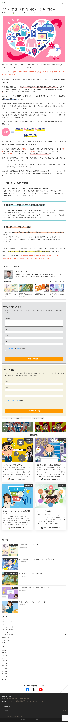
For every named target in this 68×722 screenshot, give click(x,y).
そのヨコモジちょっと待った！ (10, 295)
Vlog (3, 619)
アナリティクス (6, 621)
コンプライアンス (6, 629)
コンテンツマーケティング (27, 291)
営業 (3, 642)
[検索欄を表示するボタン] (65, 2)
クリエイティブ (6, 624)
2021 (3, 663)
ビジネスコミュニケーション (57, 291)
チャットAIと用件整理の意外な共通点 (57, 295)
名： (6, 335)
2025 (3, 653)
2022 (3, 660)
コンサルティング (6, 627)
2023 (3, 658)
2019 (3, 668)
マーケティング (30, 13)
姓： (6, 329)
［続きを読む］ (53, 276)
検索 (64, 710)
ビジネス (4, 632)
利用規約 (18, 348)
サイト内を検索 (6, 706)
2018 (3, 671)
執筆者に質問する (34, 359)
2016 (3, 676)
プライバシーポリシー (10, 348)
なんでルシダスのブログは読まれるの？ (25, 295)
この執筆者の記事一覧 (57, 281)
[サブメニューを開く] (65, 621)
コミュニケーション (8, 418)
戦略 (42, 418)
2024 (3, 655)
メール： (7, 342)
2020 (3, 666)
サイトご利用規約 (17, 716)
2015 (3, 679)
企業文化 (35, 418)
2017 (3, 674)
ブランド (18, 418)
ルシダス (46, 291)
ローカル (4, 640)
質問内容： (8, 318)
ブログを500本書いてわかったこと (42, 295)
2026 (3, 650)
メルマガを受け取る (34, 411)
